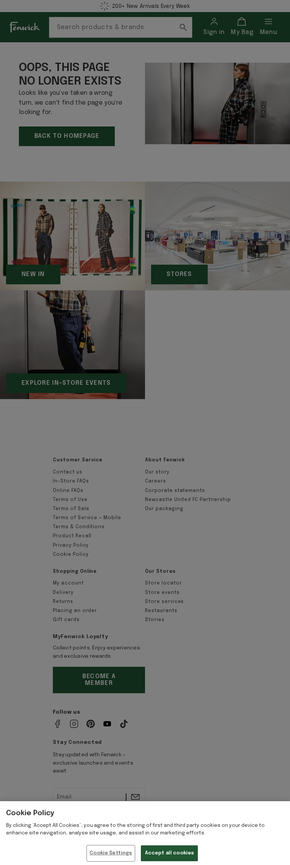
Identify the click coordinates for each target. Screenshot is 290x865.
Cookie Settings (110, 853)
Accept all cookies (169, 853)
